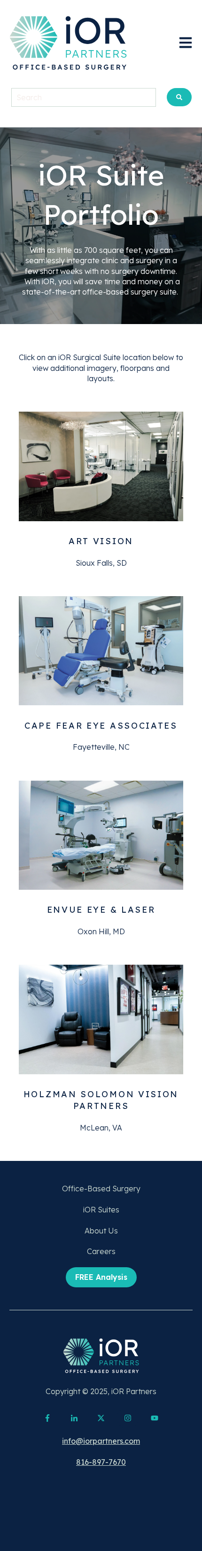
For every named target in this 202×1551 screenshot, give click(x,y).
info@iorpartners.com (101, 1441)
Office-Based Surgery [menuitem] (101, 1188)
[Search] (179, 97)
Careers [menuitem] (101, 1251)
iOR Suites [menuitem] (101, 1209)
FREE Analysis (101, 1277)
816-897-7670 (101, 1462)
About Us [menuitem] (101, 1230)
